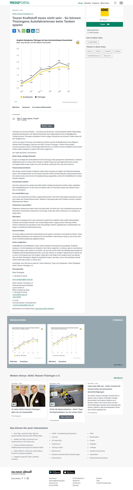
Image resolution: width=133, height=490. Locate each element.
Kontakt (99, 478)
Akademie (76, 480)
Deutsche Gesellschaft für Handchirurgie (66, 454)
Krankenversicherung (97, 451)
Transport (107, 51)
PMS (91, 433)
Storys (80, 3)
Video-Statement (66, 417)
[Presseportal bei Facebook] (22, 478)
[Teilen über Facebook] (14, 31)
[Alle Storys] (105, 15)
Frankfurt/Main (92, 42)
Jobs (98, 480)
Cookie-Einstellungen (103, 483)
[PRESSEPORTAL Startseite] (20, 3)
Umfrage (93, 447)
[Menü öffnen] (121, 3)
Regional (95, 3)
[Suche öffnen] (115, 3)
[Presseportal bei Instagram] (27, 478)
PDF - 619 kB (27, 119)
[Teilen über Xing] (28, 31)
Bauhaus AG (56, 451)
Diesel (98, 51)
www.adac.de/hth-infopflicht (44, 308)
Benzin (90, 51)
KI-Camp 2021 (57, 440)
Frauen (92, 440)
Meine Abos (104, 3)
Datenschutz (53, 483)
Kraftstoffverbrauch (94, 56)
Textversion (77, 483)
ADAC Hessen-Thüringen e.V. (22, 14)
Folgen (102, 24)
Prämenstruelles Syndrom (99, 458)
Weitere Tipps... (47, 126)
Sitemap (75, 485)
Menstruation (94, 437)
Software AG (56, 444)
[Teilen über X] (19, 31)
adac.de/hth (17, 297)
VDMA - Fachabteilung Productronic (64, 433)
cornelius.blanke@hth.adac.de (23, 305)
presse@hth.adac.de (20, 294)
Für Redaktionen (78, 478)
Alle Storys (104, 20)
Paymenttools (56, 458)
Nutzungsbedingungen (57, 480)
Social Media (53, 485)
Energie (117, 51)
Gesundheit (94, 454)
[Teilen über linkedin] (33, 31)
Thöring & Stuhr (57, 447)
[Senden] (37, 31)
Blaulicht (87, 3)
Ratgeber (93, 444)
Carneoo (55, 437)
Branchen (107, 56)
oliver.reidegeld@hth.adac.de (22, 279)
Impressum (53, 478)
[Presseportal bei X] (24, 478)
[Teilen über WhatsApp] (23, 31)
